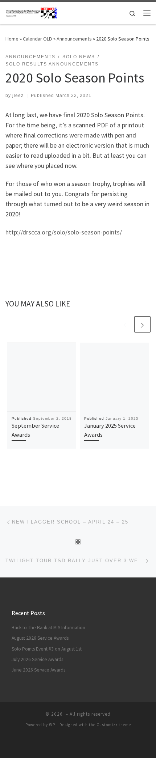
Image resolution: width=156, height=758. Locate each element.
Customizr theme (114, 724)
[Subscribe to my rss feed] (73, 744)
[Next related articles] (142, 324)
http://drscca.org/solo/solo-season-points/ (63, 232)
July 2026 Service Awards (37, 659)
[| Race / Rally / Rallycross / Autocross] (31, 12)
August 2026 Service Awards (40, 638)
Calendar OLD (37, 38)
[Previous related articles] (125, 324)
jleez (18, 95)
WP (52, 724)
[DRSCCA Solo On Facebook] (83, 744)
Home (12, 38)
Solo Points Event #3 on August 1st (47, 649)
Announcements (74, 38)
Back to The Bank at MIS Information (48, 627)
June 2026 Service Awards (38, 670)
